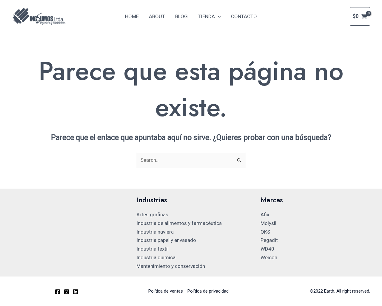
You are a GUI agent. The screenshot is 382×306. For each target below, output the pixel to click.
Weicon (269, 257)
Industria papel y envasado (166, 240)
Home (132, 16)
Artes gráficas (152, 215)
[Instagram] (66, 291)
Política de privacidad (208, 291)
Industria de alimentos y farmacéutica (179, 223)
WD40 (267, 249)
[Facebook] (57, 291)
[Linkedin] (75, 291)
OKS (265, 232)
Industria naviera (155, 232)
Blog (181, 16)
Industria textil (152, 249)
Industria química (155, 257)
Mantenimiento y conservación (170, 266)
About (157, 16)
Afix (265, 215)
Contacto (244, 16)
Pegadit (269, 240)
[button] (218, 16)
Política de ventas (165, 291)
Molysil (268, 223)
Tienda (206, 16)
